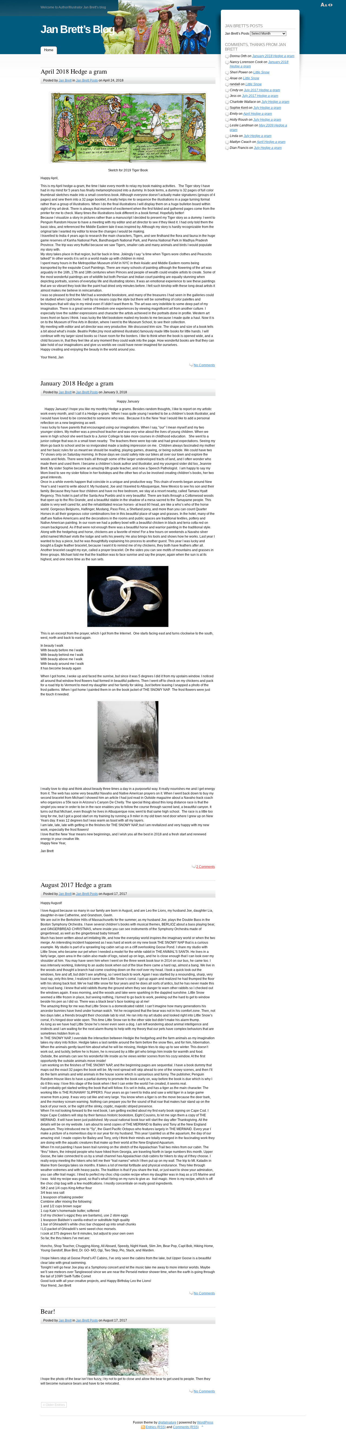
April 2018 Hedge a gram (74, 71)
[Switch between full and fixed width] (330, 5)
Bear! (48, 1311)
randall (235, 84)
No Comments (204, 365)
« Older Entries (54, 1405)
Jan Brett (65, 80)
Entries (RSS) (156, 1427)
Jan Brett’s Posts (237, 33)
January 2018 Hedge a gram (77, 383)
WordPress (205, 1422)
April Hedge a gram (257, 114)
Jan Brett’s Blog (78, 29)
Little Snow (261, 72)
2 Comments (205, 867)
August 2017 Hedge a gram (76, 884)
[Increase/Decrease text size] (324, 5)
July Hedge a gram (275, 102)
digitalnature (167, 1422)
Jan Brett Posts (87, 80)
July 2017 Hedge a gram (262, 90)
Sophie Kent (239, 108)
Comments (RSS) (186, 1427)
